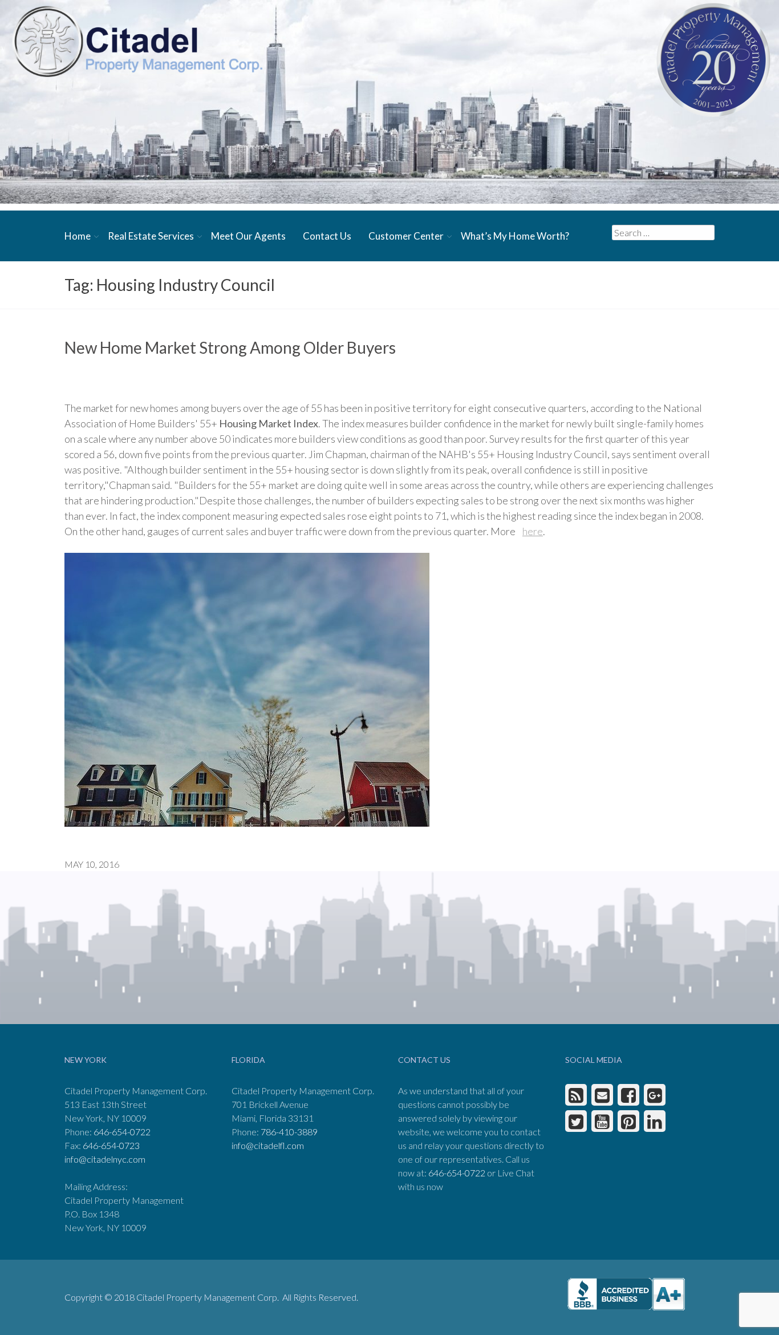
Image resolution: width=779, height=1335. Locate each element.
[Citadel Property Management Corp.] (137, 41)
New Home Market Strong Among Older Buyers (230, 347)
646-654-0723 (111, 1145)
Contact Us (327, 236)
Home (77, 236)
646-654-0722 (122, 1131)
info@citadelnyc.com (104, 1159)
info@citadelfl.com (268, 1145)
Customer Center (406, 236)
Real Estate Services (151, 236)
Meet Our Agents (248, 236)
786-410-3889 (289, 1131)
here (532, 531)
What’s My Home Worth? (515, 236)
